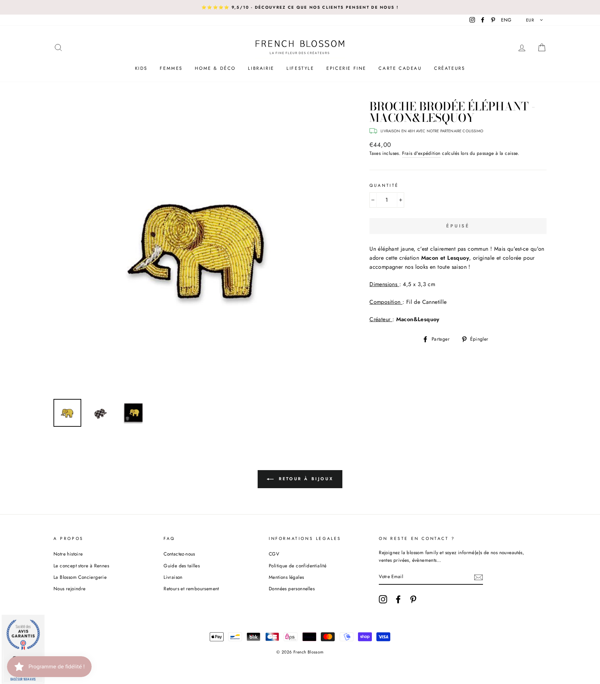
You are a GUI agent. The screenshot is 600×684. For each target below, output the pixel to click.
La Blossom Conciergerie (80, 577)
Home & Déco (215, 68)
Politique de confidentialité (297, 565)
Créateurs (449, 68)
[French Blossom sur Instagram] (383, 599)
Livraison (173, 577)
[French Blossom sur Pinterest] (413, 599)
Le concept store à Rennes (81, 565)
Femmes (171, 68)
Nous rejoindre (69, 588)
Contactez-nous (179, 553)
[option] (300, 7)
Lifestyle (300, 68)
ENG (506, 19)
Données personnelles (292, 588)
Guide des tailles (182, 565)
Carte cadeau (400, 68)
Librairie (261, 68)
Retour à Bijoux (305, 479)
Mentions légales (286, 577)
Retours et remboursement (191, 588)
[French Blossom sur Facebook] (398, 599)
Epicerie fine (346, 68)
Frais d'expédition (421, 153)
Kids (141, 68)
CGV (274, 553)
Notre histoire (68, 553)
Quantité (384, 185)
